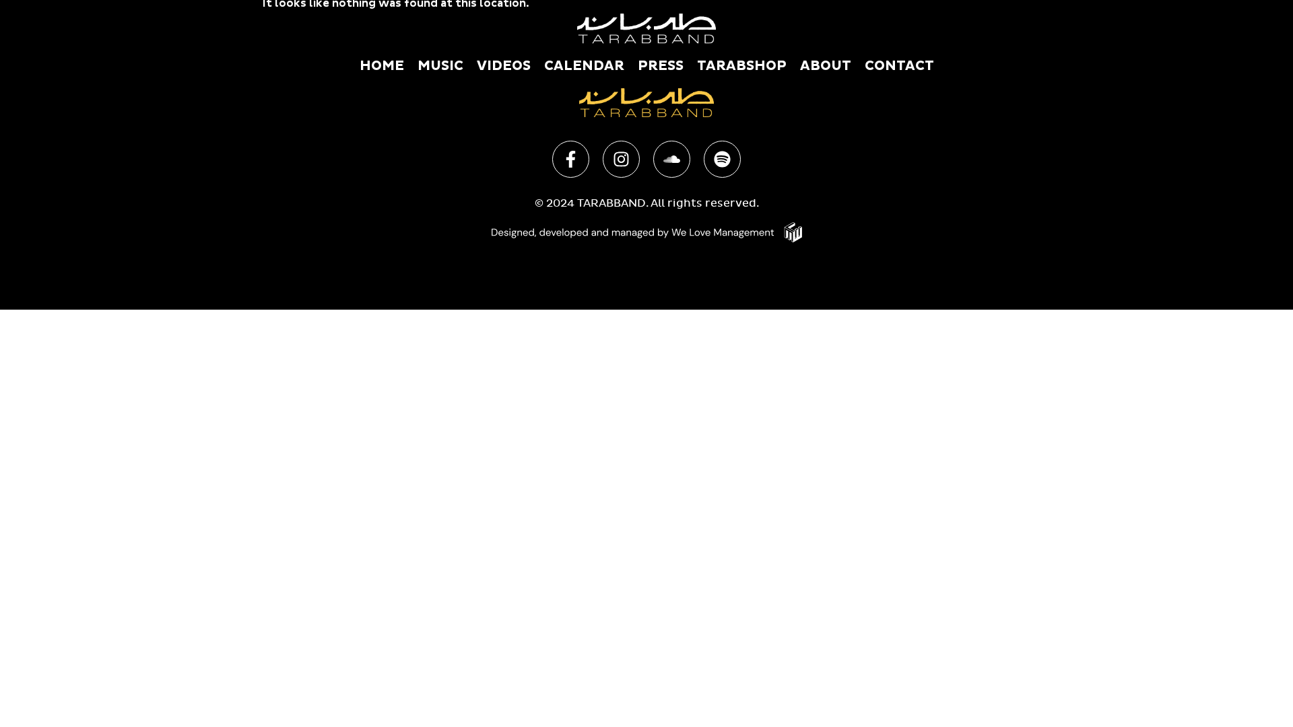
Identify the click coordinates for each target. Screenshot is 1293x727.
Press (661, 66)
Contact (899, 66)
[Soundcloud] (671, 159)
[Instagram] (621, 159)
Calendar (584, 66)
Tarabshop (742, 66)
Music (440, 66)
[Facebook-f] (570, 159)
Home (382, 66)
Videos (504, 66)
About (825, 66)
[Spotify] (722, 159)
